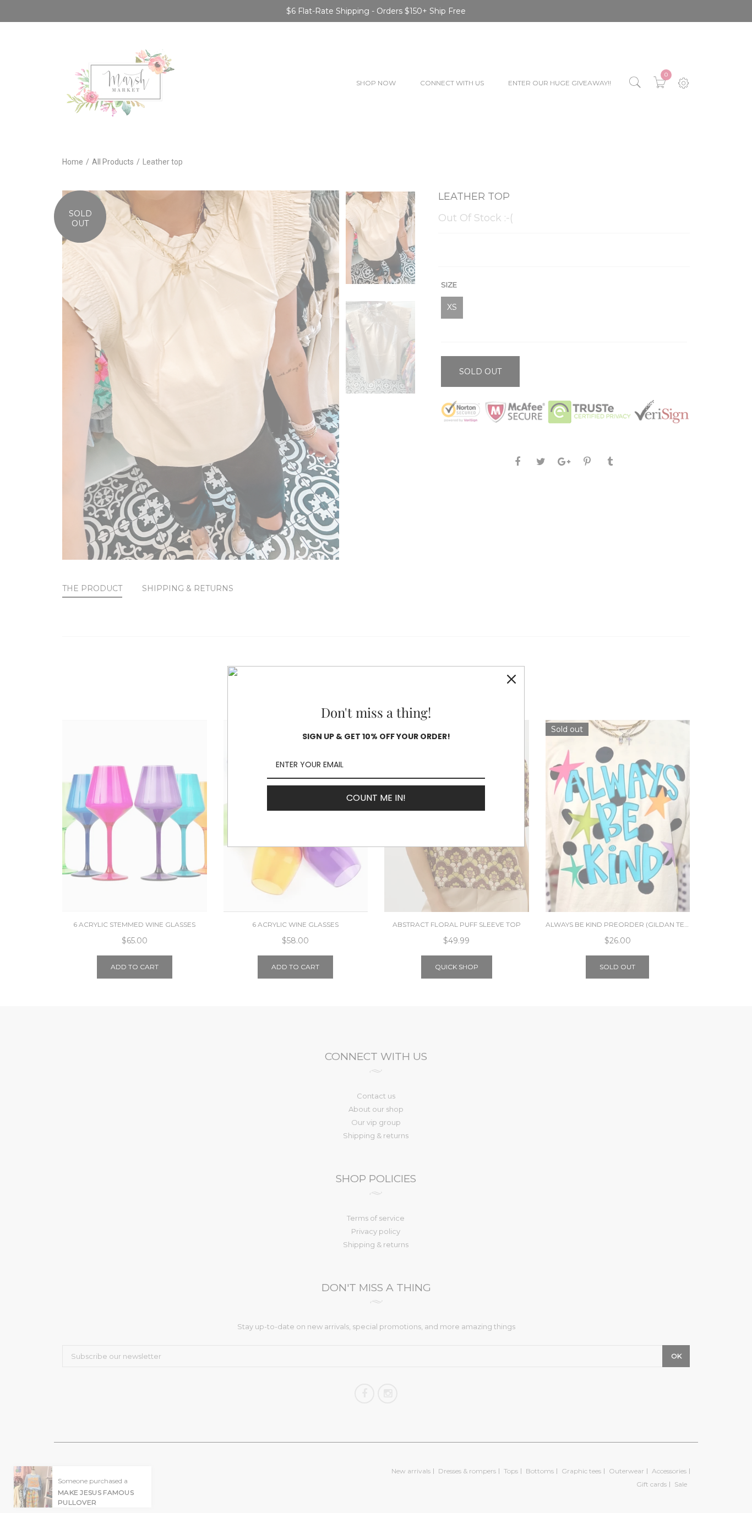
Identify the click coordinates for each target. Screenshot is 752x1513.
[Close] (511, 679)
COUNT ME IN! (376, 797)
